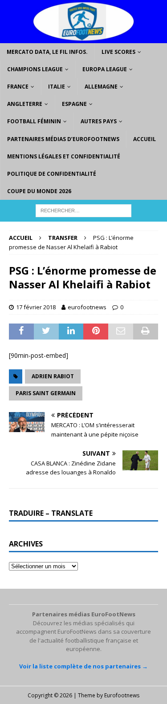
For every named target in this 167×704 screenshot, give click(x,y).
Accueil (144, 139)
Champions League (35, 69)
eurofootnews (87, 307)
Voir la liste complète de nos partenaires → (83, 666)
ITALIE (56, 86)
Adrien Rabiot (53, 376)
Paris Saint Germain (46, 393)
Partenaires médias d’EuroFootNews (63, 139)
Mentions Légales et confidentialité (63, 156)
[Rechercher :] (83, 210)
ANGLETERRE (24, 104)
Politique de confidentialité (51, 174)
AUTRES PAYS (99, 121)
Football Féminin (34, 121)
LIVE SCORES (118, 52)
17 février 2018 (36, 307)
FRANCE (18, 86)
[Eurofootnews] (83, 37)
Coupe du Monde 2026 (39, 191)
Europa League (104, 69)
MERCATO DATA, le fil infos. (47, 52)
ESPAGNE (74, 104)
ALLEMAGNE (101, 86)
